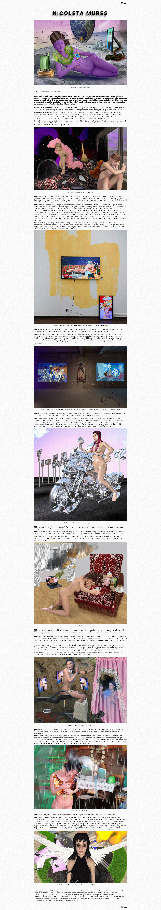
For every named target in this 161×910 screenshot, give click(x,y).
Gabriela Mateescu (42, 898)
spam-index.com (65, 900)
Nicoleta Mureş (41, 891)
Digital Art (99, 121)
